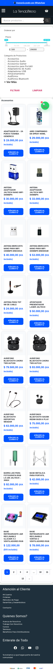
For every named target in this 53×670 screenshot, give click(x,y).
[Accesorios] (5, 59)
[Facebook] (15, 648)
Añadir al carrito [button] (13, 153)
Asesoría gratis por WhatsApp (26, 3)
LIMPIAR (37, 90)
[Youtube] (29, 648)
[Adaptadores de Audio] (5, 69)
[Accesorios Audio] (5, 61)
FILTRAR (15, 90)
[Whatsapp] (22, 648)
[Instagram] (37, 648)
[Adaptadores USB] (5, 71)
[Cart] (46, 11)
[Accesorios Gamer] (5, 64)
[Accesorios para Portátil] (5, 66)
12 (23, 578)
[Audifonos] (5, 76)
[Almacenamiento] (5, 74)
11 (47, 572)
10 (40, 572)
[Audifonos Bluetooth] (5, 79)
